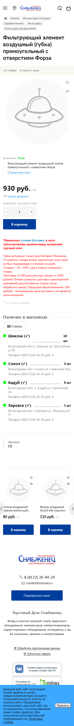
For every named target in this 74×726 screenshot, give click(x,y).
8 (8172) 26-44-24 (39, 577)
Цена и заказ (31, 70)
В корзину (19, 224)
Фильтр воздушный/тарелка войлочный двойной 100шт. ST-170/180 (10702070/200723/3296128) (18, 508)
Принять (63, 705)
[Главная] (5, 18)
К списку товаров (18, 303)
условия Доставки (32, 240)
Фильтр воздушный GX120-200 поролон (52, 508)
